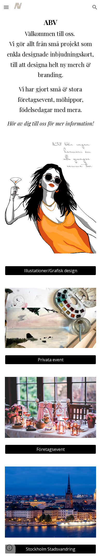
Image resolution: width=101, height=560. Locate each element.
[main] (50, 72)
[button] (6, 7)
